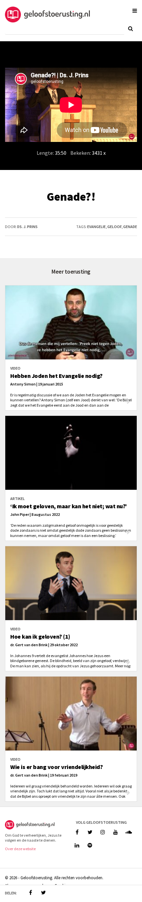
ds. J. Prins (27, 226)
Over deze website (20, 848)
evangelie (96, 226)
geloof (114, 226)
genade (130, 226)
